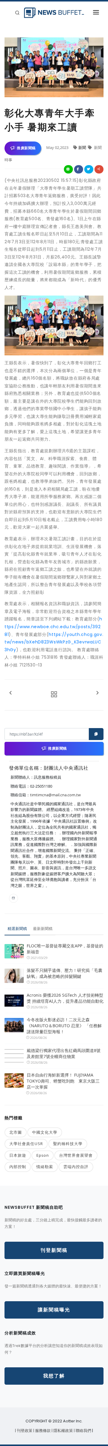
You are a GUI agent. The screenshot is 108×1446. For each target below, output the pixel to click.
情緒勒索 (44, 1166)
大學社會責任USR (26, 1143)
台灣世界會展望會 (76, 1155)
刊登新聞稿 (54, 1250)
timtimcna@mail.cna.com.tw (55, 794)
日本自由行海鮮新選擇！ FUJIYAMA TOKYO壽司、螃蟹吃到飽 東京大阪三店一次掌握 (63, 1081)
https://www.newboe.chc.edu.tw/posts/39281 (53, 626)
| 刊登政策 (24, 1430)
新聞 (82, 147)
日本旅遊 (17, 1155)
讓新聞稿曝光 (54, 1309)
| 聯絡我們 (83, 1430)
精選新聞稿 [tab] (17, 928)
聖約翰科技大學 (67, 1143)
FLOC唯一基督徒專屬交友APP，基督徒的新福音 (65, 949)
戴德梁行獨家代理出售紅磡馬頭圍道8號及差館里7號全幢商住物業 (63, 1053)
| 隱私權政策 (63, 1430)
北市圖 (15, 1132)
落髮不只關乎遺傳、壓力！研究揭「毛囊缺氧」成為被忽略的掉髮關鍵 (64, 973)
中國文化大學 (44, 1132)
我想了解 (54, 1375)
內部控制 (17, 1166)
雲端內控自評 (75, 1166)
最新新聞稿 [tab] (42, 928)
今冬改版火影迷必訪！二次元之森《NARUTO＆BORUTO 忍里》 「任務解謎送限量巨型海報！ (64, 1025)
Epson (42, 1155)
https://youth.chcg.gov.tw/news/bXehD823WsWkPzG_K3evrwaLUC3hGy (54, 642)
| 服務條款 (42, 1430)
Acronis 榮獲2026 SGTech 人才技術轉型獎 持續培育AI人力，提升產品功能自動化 (65, 998)
